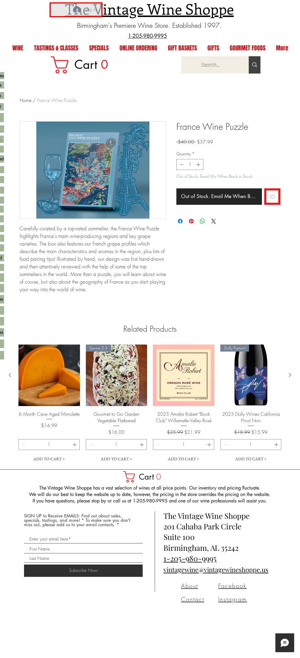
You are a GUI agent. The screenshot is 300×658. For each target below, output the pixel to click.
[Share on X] (213, 221)
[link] (83, 65)
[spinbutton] (190, 164)
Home (25, 100)
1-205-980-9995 (190, 558)
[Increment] (198, 164)
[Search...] (254, 65)
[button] (145, 477)
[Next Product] (290, 375)
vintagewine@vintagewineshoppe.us (215, 569)
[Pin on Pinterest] (191, 221)
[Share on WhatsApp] (202, 221)
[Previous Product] (9, 375)
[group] (150, 404)
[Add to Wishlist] (272, 196)
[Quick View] (49, 375)
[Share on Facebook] (180, 221)
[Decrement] (181, 164)
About (189, 586)
